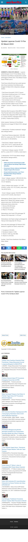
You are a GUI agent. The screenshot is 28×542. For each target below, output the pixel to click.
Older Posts (23, 335)
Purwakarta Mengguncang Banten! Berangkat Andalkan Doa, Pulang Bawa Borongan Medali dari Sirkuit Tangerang (13, 431)
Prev (1, 258)
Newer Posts (5, 335)
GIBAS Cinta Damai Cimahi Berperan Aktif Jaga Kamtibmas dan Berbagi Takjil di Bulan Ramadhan (15, 164)
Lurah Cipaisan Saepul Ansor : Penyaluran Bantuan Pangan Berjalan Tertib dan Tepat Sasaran (13, 449)
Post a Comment (21, 47)
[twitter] (8, 248)
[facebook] (3, 248)
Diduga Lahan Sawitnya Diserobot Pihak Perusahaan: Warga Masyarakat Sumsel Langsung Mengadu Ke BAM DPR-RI (13, 362)
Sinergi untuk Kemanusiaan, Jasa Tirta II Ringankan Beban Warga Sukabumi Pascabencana (14, 173)
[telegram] (24, 248)
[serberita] (14, 2)
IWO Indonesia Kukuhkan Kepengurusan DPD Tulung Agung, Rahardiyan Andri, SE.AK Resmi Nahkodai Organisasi (14, 413)
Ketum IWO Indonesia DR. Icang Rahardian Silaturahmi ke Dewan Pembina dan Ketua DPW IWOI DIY (13, 483)
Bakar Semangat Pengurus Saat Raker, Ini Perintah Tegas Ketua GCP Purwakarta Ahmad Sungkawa (13, 396)
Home (11, 521)
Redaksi (16, 521)
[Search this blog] (26, 2)
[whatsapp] (19, 248)
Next (26, 258)
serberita (16, 527)
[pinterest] (14, 248)
